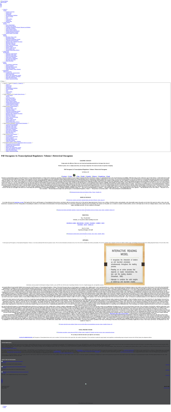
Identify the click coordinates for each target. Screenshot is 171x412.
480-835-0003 (4, 2)
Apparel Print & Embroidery (6, 52)
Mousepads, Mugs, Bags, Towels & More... (119, 313)
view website (97, 351)
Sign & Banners (5, 63)
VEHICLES (90, 224)
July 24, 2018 (4, 362)
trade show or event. (19, 202)
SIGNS (85, 224)
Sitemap (5, 406)
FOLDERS (92, 223)
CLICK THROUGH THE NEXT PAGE (126, 351)
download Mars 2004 (56, 351)
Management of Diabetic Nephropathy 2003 (14, 351)
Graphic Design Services (6, 23)
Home (4, 407)
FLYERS (87, 223)
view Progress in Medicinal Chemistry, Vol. (66, 352)
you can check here (79, 350)
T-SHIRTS (98, 223)
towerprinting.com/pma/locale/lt (129, 350)
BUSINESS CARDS (71, 223)
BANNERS (80, 224)
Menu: (3, 81)
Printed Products (5, 35)
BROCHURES (80, 223)
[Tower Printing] (4, 1)
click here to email (166, 387)
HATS (103, 223)
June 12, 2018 (4, 367)
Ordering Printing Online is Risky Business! (9, 348)
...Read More (167, 364)
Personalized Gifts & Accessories (7, 71)
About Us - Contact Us (8, 83)
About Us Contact (5, 10)
